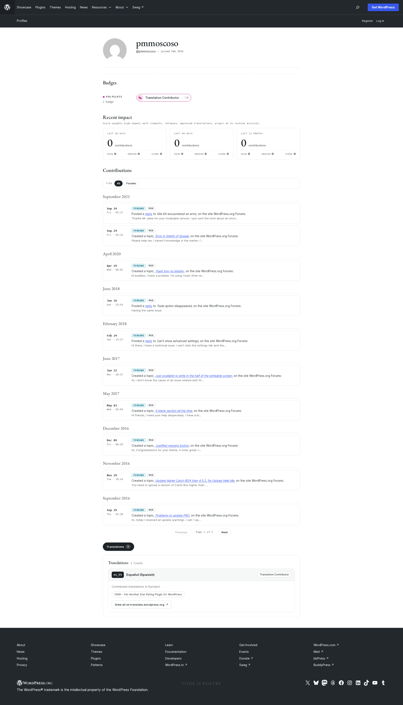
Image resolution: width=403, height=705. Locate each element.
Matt (318, 651)
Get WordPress (383, 7)
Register (367, 20)
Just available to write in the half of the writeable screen (193, 375)
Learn (169, 645)
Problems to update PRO (172, 515)
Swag (245, 665)
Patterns (97, 665)
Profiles (22, 20)
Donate (246, 658)
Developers (173, 658)
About (21, 645)
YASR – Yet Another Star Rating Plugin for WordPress (148, 594)
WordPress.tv (176, 665)
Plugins (96, 658)
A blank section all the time (173, 410)
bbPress (321, 658)
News (21, 651)
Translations (117, 546)
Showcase (98, 645)
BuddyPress (324, 665)
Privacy (22, 665)
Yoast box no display (169, 271)
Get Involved (248, 645)
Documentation (175, 651)
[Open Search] (358, 7)
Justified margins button (172, 445)
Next (224, 532)
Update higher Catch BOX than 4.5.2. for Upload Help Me (194, 480)
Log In (380, 20)
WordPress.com (326, 645)
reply (148, 214)
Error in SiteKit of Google (172, 236)
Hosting (22, 658)
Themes (96, 651)
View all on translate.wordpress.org (139, 604)
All (118, 183)
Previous (181, 532)
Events (244, 651)
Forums (131, 183)
